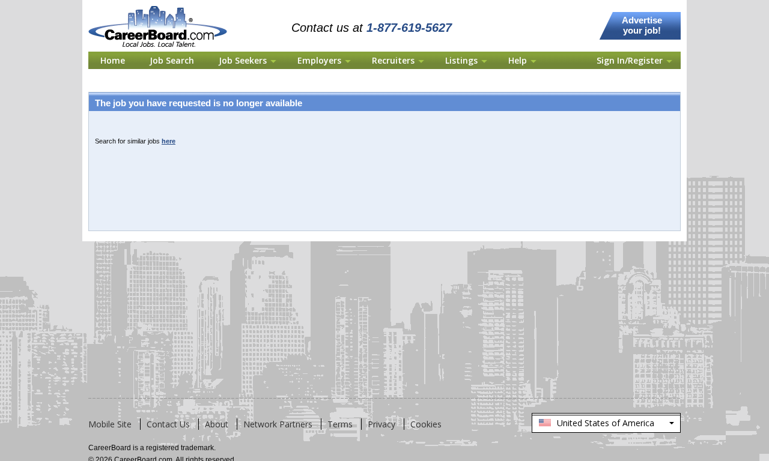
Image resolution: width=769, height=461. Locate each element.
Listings (461, 60)
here (168, 141)
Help (517, 60)
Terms (340, 424)
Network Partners (277, 424)
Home (112, 60)
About (216, 424)
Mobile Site (110, 424)
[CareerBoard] (164, 7)
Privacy (381, 424)
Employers (319, 60)
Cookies (426, 424)
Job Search (172, 60)
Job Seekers (243, 60)
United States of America (605, 425)
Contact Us (168, 424)
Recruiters (393, 60)
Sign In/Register (630, 60)
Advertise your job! (642, 25)
